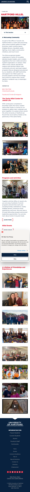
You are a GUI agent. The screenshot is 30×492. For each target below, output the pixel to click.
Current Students (15, 436)
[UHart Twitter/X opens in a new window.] (10, 472)
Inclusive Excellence (15, 454)
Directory (15, 464)
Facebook (5, 94)
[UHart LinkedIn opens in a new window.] (17, 472)
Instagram (18, 94)
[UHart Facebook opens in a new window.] (8, 472)
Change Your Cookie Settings (15, 478)
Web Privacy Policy (15, 477)
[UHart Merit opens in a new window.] (20, 472)
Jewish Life (5, 11)
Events (15, 451)
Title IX (15, 456)
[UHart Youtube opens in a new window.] (12, 472)
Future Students (15, 433)
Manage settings (21, 250)
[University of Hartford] (8, 2)
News (15, 448)
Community (15, 444)
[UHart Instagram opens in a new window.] (15, 472)
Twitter (12, 94)
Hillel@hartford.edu (8, 91)
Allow (15, 254)
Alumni (15, 438)
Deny (15, 259)
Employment (15, 467)
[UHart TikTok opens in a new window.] (22, 472)
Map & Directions (15, 459)
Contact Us (15, 462)
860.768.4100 (15, 488)
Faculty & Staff (15, 441)
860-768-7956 (6, 89)
